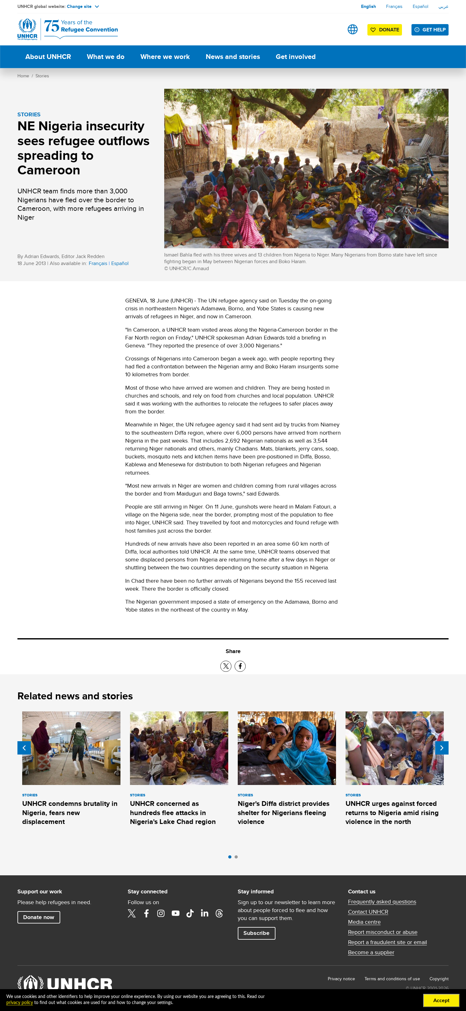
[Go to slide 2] (238, 858)
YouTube (176, 913)
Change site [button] (79, 6)
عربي (443, 6)
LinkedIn (205, 913)
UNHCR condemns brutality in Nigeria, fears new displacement (70, 812)
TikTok (190, 913)
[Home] (61, 29)
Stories (42, 76)
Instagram (161, 913)
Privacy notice (341, 978)
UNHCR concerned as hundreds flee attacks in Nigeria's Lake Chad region (173, 812)
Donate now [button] (38, 917)
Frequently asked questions (382, 901)
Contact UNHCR (368, 911)
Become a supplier (371, 952)
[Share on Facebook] (240, 666)
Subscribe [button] (256, 933)
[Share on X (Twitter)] (225, 666)
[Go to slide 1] (231, 858)
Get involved (296, 56)
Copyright (439, 978)
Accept (441, 1000)
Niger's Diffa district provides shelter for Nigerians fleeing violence (283, 812)
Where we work (165, 56)
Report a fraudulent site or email (387, 942)
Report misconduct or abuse (382, 932)
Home (23, 76)
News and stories (233, 56)
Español (420, 6)
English (368, 6)
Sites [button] (352, 29)
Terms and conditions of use (392, 978)
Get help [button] (434, 29)
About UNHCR (48, 56)
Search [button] (332, 29)
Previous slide (24, 748)
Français (394, 6)
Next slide (442, 748)
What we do (106, 56)
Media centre (364, 921)
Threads (219, 913)
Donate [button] (389, 29)
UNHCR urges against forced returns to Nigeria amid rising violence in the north (392, 812)
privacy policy (19, 1003)
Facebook (146, 913)
